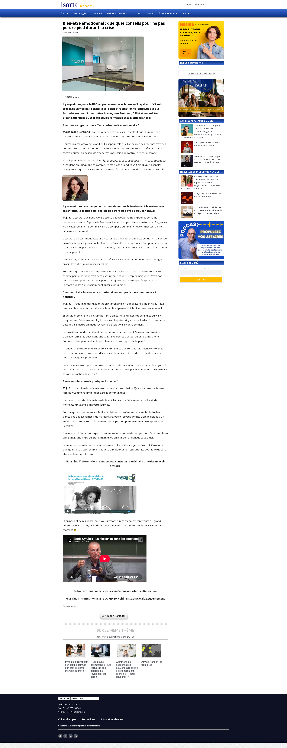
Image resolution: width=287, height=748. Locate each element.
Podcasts (187, 13)
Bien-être (101, 637)
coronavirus (127, 637)
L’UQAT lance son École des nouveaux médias (207, 195)
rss (76, 736)
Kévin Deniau (72, 32)
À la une (64, 13)
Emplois (189, 4)
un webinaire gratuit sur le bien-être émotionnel (105, 108)
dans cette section (145, 591)
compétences (113, 637)
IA (131, 13)
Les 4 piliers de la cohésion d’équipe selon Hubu (207, 144)
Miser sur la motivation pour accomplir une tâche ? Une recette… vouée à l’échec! (208, 159)
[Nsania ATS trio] (201, 40)
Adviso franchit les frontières (151, 663)
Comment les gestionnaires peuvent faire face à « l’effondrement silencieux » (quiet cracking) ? (127, 669)
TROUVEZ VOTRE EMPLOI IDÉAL (201, 73)
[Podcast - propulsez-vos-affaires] (201, 240)
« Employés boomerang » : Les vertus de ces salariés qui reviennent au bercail (101, 669)
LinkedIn (70, 736)
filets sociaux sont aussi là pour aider (104, 285)
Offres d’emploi (67, 719)
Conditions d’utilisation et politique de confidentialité (79, 726)
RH (139, 13)
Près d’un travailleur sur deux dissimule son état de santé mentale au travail (76, 666)
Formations (200, 4)
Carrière (150, 13)
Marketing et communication (88, 13)
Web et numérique (116, 13)
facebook (65, 736)
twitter (60, 736)
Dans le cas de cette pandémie (121, 160)
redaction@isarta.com (76, 712)
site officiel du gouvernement (146, 598)
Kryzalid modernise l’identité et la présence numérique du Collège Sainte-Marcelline (208, 210)
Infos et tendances (112, 719)
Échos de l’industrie (168, 13)
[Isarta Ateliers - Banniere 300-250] (201, 98)
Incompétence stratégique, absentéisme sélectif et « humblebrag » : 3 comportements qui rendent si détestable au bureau (201, 131)
